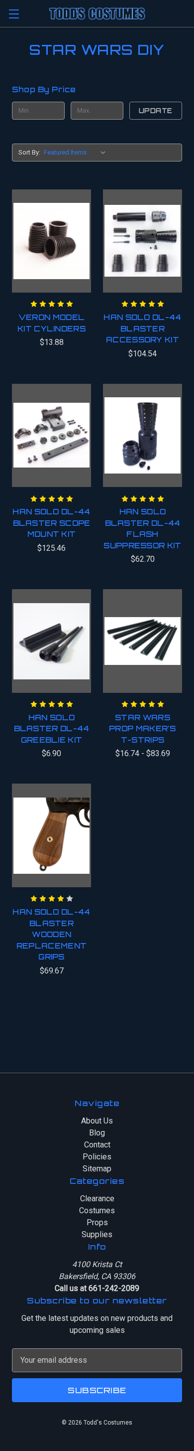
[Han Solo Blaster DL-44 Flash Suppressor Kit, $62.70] (142, 435)
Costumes (97, 1210)
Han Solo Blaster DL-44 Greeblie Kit (52, 729)
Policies (97, 1156)
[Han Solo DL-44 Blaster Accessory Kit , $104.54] (142, 241)
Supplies (97, 1234)
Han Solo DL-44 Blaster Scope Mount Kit (51, 523)
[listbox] (76, 152)
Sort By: (29, 152)
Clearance (97, 1198)
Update (156, 111)
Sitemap (97, 1168)
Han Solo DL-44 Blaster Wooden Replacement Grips (51, 934)
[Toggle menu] (13, 13)
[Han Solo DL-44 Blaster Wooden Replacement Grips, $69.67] (51, 835)
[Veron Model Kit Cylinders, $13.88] (51, 241)
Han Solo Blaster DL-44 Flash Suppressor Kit (142, 528)
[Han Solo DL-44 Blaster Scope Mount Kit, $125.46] (51, 435)
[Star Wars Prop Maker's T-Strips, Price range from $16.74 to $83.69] (142, 641)
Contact (97, 1144)
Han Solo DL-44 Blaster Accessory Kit (142, 328)
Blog (97, 1132)
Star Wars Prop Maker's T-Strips (142, 729)
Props (97, 1222)
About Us (97, 1121)
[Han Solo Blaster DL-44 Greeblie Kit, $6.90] (51, 641)
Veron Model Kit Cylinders (51, 323)
